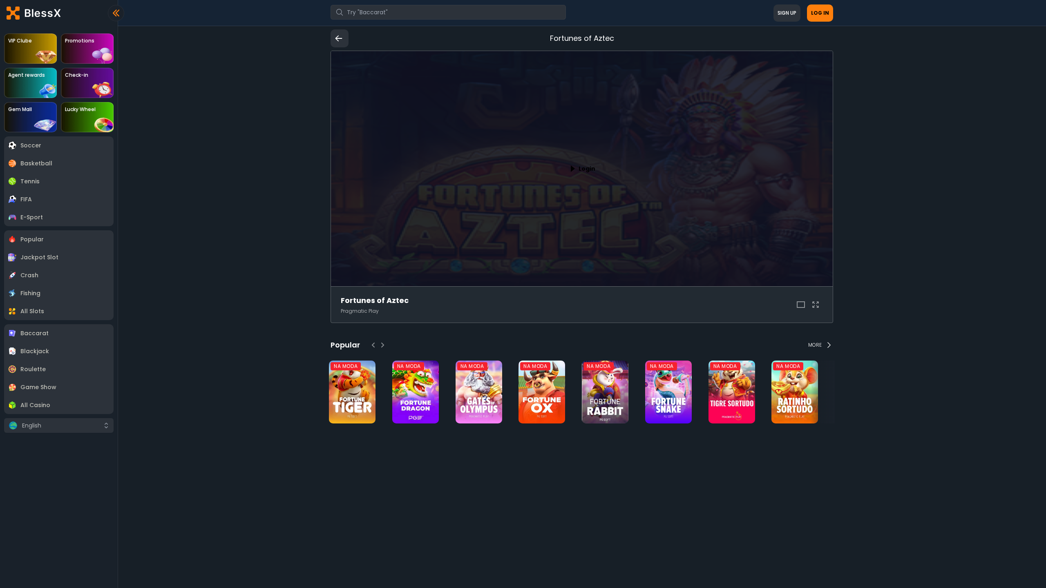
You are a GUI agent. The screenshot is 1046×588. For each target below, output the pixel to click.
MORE (815, 344)
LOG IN (820, 12)
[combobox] (448, 12)
